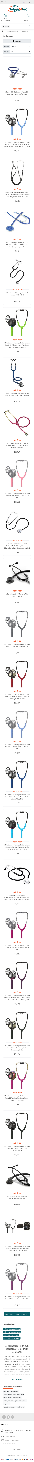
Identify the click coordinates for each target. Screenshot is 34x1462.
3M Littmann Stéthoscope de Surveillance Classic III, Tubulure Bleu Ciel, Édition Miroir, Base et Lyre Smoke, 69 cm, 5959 (17, 144)
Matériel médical (5, 2)
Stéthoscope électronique (12, 1332)
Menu (7, 26)
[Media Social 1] (4, 1417)
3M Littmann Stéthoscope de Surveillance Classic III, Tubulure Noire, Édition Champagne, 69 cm (17, 1048)
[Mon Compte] (30, 2)
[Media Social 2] (8, 1417)
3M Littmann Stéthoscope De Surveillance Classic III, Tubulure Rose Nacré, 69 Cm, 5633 (17, 495)
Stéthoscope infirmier (10, 1335)
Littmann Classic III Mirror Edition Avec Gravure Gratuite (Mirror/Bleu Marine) (17, 394)
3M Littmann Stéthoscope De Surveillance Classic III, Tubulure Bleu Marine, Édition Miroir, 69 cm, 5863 (17, 797)
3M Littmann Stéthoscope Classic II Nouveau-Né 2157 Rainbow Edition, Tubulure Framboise (17, 445)
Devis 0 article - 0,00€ (5, 19)
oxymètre (6, 1404)
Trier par (6, 46)
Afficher (6, 52)
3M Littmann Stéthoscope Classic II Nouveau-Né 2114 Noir (17, 294)
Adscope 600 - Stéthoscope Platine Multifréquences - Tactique (17, 1197)
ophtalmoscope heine (10, 1391)
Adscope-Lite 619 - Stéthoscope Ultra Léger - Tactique (17, 595)
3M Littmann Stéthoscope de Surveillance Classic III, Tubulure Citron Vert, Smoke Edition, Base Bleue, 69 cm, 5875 (17, 345)
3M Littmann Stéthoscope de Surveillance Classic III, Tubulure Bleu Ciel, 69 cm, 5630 (17, 746)
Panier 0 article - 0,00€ (28, 19)
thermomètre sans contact (12, 1397)
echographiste (8, 1400)
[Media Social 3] (12, 1417)
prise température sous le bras (13, 1407)
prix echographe (20, 1400)
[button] (17, 1379)
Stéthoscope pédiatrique (11, 1338)
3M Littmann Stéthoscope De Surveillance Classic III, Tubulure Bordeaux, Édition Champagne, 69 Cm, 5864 (17, 696)
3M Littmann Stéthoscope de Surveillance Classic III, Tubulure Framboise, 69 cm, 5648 (17, 947)
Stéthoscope (25, 31)
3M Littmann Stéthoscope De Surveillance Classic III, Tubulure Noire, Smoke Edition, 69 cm (17, 1148)
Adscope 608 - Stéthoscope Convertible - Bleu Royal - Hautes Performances (17, 93)
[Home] (2, 31)
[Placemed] (17, 9)
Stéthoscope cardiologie (11, 1329)
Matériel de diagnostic (12, 31)
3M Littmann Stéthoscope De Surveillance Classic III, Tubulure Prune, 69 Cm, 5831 (17, 1298)
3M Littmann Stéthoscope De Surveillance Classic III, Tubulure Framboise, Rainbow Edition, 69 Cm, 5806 (17, 1098)
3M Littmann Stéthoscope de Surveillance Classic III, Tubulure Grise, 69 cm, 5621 (17, 645)
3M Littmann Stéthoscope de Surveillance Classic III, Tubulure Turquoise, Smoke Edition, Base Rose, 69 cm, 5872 (17, 847)
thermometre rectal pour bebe (13, 1394)
